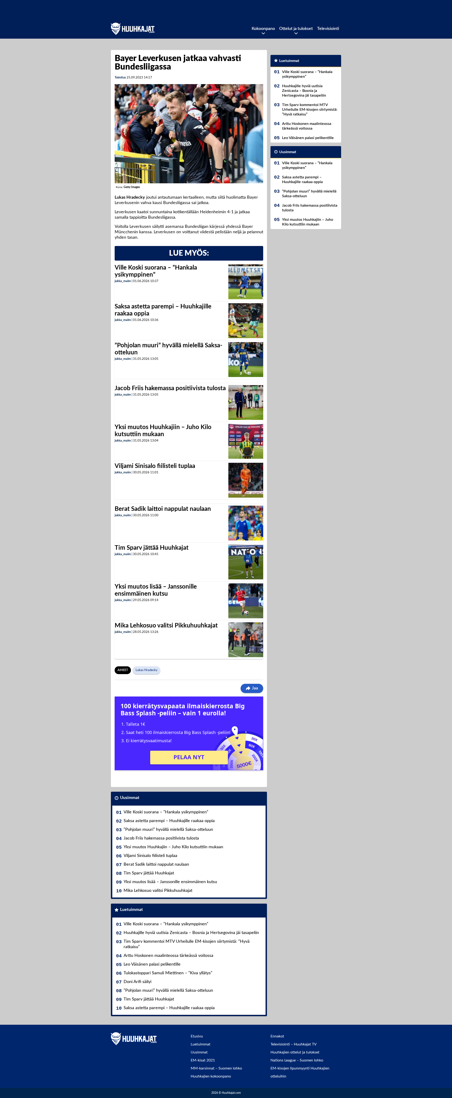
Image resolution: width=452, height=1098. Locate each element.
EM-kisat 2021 (203, 1060)
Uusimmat (129, 798)
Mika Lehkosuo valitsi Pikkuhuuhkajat (166, 626)
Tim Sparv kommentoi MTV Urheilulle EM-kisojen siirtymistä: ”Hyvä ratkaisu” (187, 944)
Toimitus (120, 77)
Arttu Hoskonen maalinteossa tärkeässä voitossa (168, 956)
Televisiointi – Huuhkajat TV (293, 1044)
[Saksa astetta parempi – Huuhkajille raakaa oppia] (245, 320)
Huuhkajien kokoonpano (211, 1076)
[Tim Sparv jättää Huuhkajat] (245, 562)
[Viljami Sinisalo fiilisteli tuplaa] (245, 480)
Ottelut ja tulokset (296, 29)
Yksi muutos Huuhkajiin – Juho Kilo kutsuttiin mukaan (173, 847)
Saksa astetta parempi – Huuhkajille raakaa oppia (169, 821)
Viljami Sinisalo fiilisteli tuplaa (155, 466)
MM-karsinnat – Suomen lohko (216, 1068)
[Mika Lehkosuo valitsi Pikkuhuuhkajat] (245, 639)
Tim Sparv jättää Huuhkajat (152, 548)
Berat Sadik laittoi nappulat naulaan (163, 509)
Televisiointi (328, 29)
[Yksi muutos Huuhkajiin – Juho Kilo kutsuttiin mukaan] (245, 441)
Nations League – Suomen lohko (296, 1060)
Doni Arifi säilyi (137, 982)
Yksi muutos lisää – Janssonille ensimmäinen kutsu (170, 882)
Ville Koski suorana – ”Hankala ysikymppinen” (166, 812)
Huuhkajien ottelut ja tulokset (294, 1052)
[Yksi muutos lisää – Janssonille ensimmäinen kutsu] (245, 600)
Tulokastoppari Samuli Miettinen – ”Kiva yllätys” (168, 973)
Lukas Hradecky (146, 670)
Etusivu (197, 1036)
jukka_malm (123, 281)
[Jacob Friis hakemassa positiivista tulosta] (245, 402)
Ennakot (277, 1036)
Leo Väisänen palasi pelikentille (152, 964)
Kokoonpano (263, 29)
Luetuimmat (131, 910)
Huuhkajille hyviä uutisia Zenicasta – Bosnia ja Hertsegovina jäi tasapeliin (191, 933)
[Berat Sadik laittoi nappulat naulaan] (245, 523)
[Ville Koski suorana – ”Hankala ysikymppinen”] (245, 281)
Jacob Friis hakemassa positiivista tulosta (170, 388)
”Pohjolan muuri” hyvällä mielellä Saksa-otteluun (168, 830)
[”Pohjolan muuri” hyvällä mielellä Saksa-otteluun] (245, 359)
